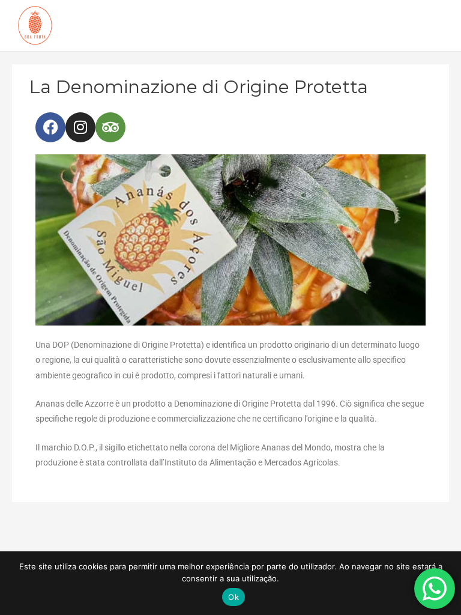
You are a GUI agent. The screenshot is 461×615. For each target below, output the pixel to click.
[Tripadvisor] (110, 127)
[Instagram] (80, 127)
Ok (233, 597)
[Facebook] (50, 127)
